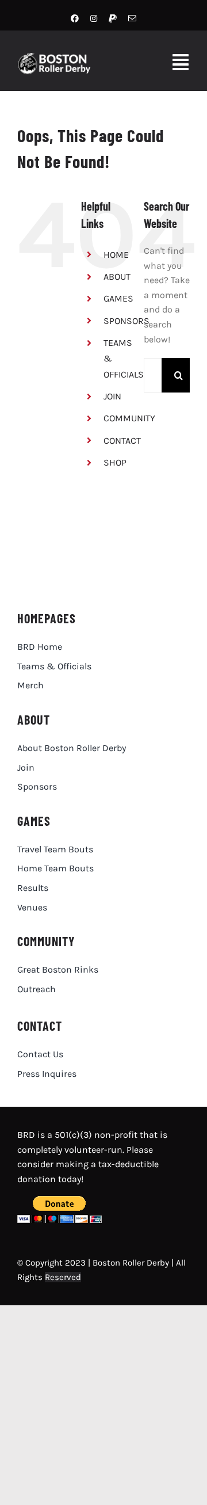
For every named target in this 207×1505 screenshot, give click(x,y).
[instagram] (93, 18)
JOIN (112, 396)
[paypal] (113, 18)
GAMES (118, 298)
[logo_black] (100, 541)
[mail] (132, 18)
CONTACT (122, 440)
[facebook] (75, 18)
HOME (116, 254)
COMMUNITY (129, 418)
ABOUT (117, 276)
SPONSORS (126, 320)
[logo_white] (58, 57)
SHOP (114, 462)
